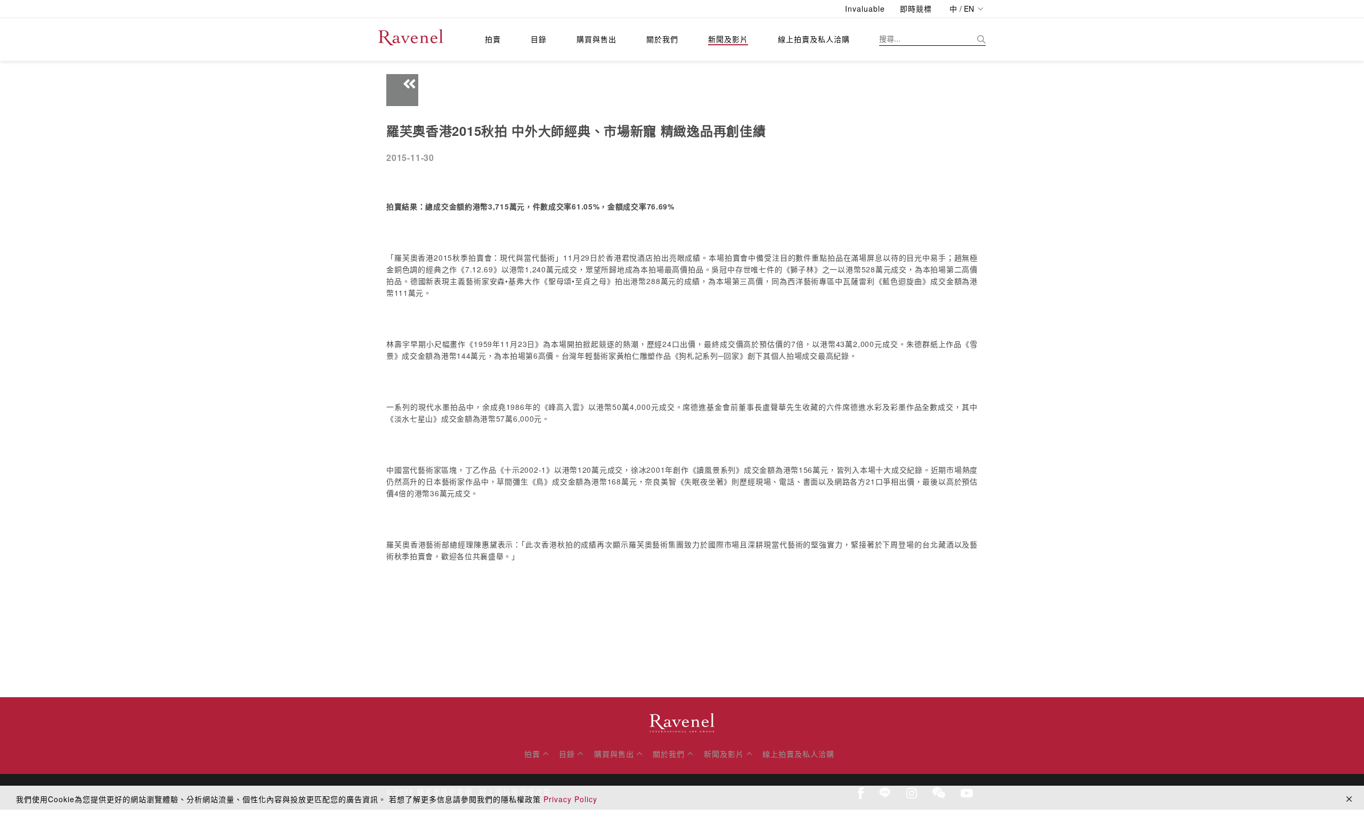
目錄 (539, 39)
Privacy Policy (570, 799)
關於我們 (662, 39)
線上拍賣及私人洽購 (814, 39)
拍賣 (493, 39)
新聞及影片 (728, 39)
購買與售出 (596, 39)
